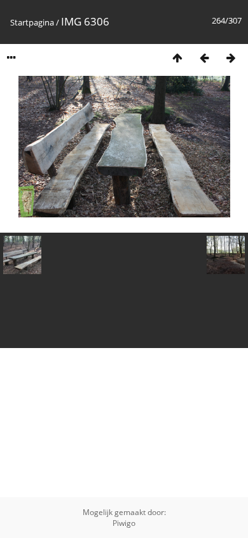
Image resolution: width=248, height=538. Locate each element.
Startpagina (32, 22)
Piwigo (124, 523)
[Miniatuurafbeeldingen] (177, 57)
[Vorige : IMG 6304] (204, 57)
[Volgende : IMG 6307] (230, 57)
